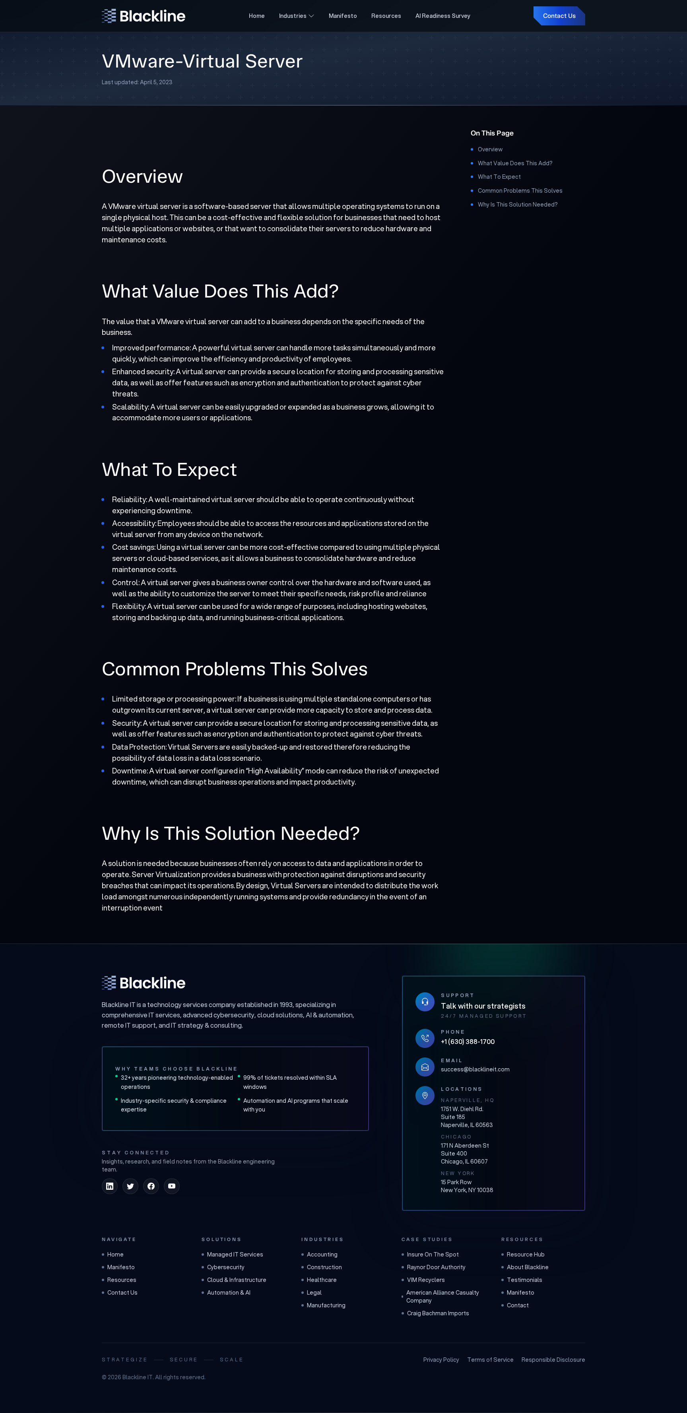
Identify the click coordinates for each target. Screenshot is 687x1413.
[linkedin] (110, 1186)
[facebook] (151, 1186)
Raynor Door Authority (436, 1267)
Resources (386, 16)
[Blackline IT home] (143, 983)
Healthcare (322, 1280)
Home (257, 16)
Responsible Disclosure (553, 1360)
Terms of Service (490, 1360)
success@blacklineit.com (475, 1069)
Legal (314, 1293)
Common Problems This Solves (520, 191)
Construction (324, 1267)
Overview (490, 149)
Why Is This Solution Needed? (518, 205)
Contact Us (559, 15)
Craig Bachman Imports (438, 1313)
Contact (518, 1305)
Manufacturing (326, 1305)
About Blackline (528, 1267)
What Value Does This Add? (515, 163)
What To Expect (499, 177)
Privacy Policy (441, 1360)
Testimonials (524, 1280)
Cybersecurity (226, 1267)
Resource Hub (526, 1254)
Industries (293, 16)
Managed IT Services (235, 1254)
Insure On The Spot (433, 1254)
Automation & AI (228, 1293)
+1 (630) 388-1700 (468, 1041)
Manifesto (343, 16)
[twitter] (130, 1186)
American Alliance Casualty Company (442, 1297)
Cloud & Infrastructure (236, 1280)
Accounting (322, 1254)
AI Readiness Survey (442, 16)
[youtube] (172, 1186)
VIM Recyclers (426, 1280)
